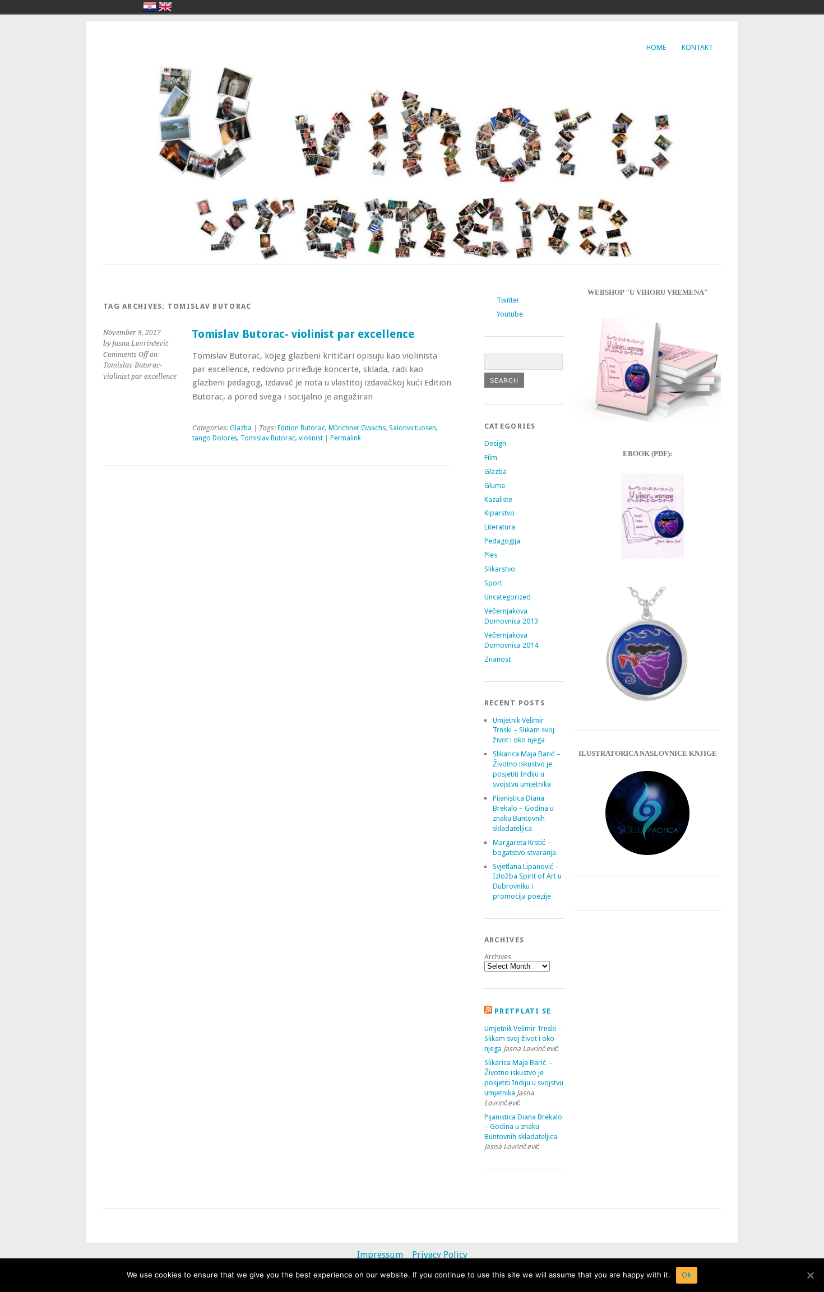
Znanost (497, 659)
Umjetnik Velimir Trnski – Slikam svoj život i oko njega (523, 730)
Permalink (345, 438)
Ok (687, 1274)
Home (656, 47)
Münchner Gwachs (357, 428)
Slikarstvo (499, 569)
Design (495, 443)
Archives (497, 956)
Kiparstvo (499, 513)
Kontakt (697, 47)
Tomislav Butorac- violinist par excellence (303, 334)
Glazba (241, 428)
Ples (490, 555)
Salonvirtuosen (412, 428)
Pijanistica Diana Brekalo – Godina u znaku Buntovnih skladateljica (523, 1127)
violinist (311, 438)
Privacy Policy (439, 1254)
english (165, 6)
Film (490, 457)
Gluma (494, 485)
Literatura (499, 527)
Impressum (380, 1254)
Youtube (510, 314)
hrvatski (149, 6)
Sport (493, 583)
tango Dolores (214, 438)
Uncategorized (507, 597)
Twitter (508, 300)
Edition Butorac (301, 428)
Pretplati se (522, 1011)
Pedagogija (502, 541)
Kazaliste (498, 499)
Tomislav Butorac (267, 438)
